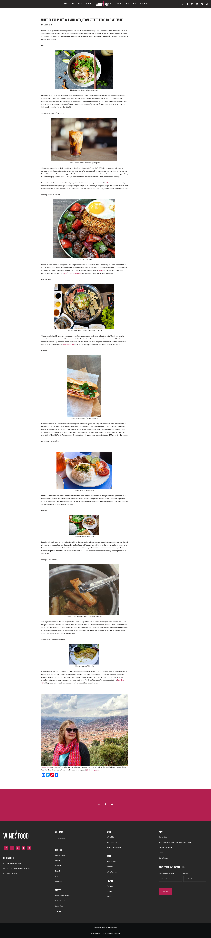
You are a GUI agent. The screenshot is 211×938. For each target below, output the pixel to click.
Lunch (57, 876)
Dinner (57, 860)
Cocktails (58, 881)
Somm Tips (59, 906)
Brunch (57, 871)
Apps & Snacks (60, 855)
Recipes (110, 867)
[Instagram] (190, 4)
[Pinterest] (200, 4)
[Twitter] (195, 4)
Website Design (95, 933)
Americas (110, 886)
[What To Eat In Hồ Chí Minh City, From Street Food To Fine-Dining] (99, 804)
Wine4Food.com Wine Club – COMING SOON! (175, 842)
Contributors (163, 858)
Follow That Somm (61, 901)
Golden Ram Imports (166, 847)
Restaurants (111, 861)
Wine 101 (110, 837)
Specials (58, 911)
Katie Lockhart (46, 767)
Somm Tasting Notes (114, 847)
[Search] (181, 4)
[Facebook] (186, 4)
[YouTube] (205, 4)
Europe (109, 891)
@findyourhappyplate (93, 770)
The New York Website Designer (110, 933)
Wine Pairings (112, 842)
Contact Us (163, 837)
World (109, 896)
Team (161, 853)
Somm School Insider (62, 895)
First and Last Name (166, 874)
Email (185, 874)
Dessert (58, 866)
